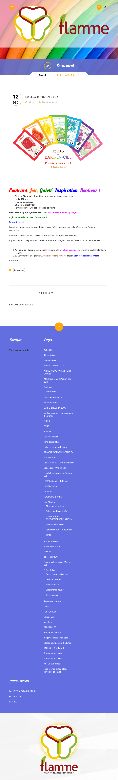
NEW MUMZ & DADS (53, 497)
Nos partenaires (51, 541)
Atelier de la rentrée (55, 506)
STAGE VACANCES (52, 632)
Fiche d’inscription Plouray (55, 447)
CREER (47, 421)
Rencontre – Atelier (52, 601)
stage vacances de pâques (56, 638)
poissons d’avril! (51, 557)
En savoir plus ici (16, 222)
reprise (47, 606)
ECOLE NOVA (47, 293)
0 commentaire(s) (49, 102)
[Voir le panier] (99, 7)
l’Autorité (48, 491)
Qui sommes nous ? (55, 590)
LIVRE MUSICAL (51, 486)
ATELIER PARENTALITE (54, 366)
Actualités (48, 350)
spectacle (48, 622)
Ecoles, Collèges (51, 437)
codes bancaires (51, 402)
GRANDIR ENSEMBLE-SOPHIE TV (58, 452)
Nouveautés (19, 270)
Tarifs (48, 535)
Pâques (47, 552)
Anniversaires (50, 360)
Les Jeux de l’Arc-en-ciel (55, 468)
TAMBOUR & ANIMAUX (54, 648)
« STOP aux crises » (52, 664)
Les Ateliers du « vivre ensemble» (59, 463)
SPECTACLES (50, 627)
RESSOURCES (50, 612)
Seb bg (31, 102)
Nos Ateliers (49, 502)
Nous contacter (53, 584)
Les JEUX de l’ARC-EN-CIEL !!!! (22, 691)
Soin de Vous (50, 617)
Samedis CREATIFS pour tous (59, 530)
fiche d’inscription (52, 442)
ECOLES (47, 431)
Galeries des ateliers (55, 524)
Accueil (42, 75)
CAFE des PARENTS (53, 397)
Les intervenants (53, 579)
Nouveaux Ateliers (52, 546)
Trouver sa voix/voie (53, 653)
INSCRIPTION (50, 457)
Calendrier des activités (56, 511)
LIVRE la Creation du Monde (56, 481)
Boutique (48, 387)
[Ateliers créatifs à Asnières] (59, 23)
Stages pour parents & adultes (57, 643)
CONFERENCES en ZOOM (55, 408)
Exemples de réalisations (57, 574)
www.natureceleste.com (51, 256)
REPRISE (13, 702)
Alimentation (50, 355)
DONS (46, 426)
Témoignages (52, 595)
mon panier (51, 391)
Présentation (50, 570)
